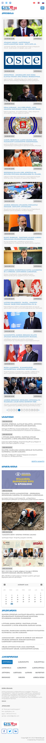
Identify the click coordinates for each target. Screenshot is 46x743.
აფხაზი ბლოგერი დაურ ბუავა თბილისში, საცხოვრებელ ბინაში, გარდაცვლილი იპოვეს (20, 648)
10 (32, 410)
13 (29, 597)
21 (35, 599)
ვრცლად (4, 701)
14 (35, 597)
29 (40, 601)
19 (23, 599)
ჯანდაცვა (17, 672)
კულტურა (6, 672)
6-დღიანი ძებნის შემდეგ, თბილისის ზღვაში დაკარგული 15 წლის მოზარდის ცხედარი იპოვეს (21, 624)
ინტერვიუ (6, 677)
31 (11, 603)
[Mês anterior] (4, 585)
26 (23, 601)
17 (11, 599)
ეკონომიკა (6, 668)
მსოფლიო (39, 672)
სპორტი (28, 672)
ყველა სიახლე (38, 461)
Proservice (40, 740)
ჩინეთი (22, 677)
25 (17, 601)
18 (17, 599)
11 (34, 410)
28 (35, 601)
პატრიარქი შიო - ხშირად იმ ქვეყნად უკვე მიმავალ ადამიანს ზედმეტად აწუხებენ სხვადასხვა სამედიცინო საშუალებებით (22, 639)
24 (11, 601)
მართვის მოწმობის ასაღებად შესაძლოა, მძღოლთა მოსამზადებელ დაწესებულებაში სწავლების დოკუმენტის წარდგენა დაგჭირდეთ (23, 616)
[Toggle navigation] (42, 7)
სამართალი (23, 662)
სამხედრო (21, 668)
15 (40, 597)
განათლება (39, 662)
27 (29, 601)
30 (6, 603)
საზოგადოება (38, 668)
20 (29, 599)
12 (37, 410)
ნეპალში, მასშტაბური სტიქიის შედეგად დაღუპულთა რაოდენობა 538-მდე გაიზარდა (23, 631)
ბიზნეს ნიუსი (38, 677)
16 (6, 599)
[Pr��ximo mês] (41, 585)
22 (40, 599)
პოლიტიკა (8, 13)
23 (6, 601)
